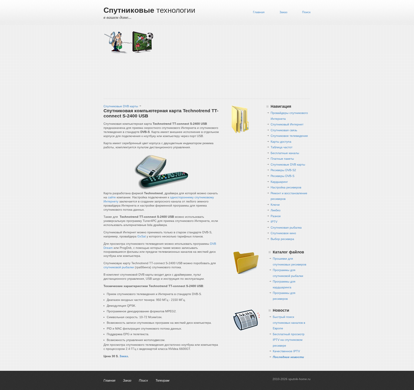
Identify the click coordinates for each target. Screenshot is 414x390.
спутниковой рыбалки (119, 267)
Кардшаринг (279, 181)
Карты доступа (281, 141)
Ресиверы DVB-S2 (283, 170)
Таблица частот (281, 147)
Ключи (275, 204)
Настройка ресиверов (286, 187)
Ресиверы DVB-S (282, 176)
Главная (259, 12)
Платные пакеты (282, 158)
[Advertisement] (232, 63)
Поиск (306, 12)
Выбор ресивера (282, 239)
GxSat (141, 236)
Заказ (283, 12)
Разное (276, 216)
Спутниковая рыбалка (286, 227)
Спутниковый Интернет (287, 124)
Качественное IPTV (286, 351)
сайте (112, 197)
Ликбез (275, 210)
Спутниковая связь (284, 130)
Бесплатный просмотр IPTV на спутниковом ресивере (288, 339)
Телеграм (162, 380)
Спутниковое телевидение (289, 135)
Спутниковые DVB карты (121, 106)
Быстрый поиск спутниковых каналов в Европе (289, 322)
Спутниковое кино (283, 233)
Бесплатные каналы (285, 153)
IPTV (274, 221)
